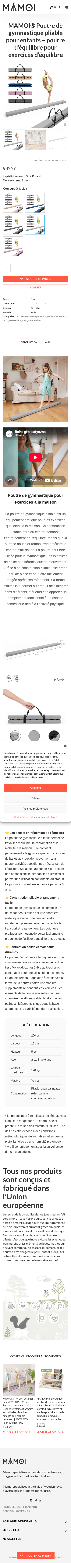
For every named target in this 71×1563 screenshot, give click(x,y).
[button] (65, 746)
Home (36, 160)
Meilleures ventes (56, 316)
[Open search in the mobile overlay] (60, 7)
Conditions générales (16, 1511)
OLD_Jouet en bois (31, 320)
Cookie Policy (21, 816)
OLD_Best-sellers (12, 320)
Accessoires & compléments (54, 160)
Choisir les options (16, 1432)
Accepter (35, 787)
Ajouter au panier (38, 279)
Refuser (36, 798)
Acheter (35, 287)
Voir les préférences (35, 808)
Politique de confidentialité (43, 816)
